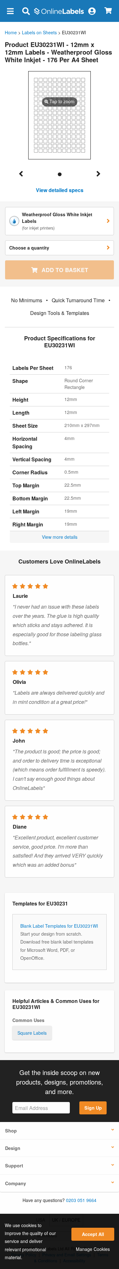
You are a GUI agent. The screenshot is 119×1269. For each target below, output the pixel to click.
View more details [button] (59, 537)
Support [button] (14, 1165)
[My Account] (92, 11)
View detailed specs (59, 190)
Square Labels (32, 1033)
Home (11, 32)
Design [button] (12, 1148)
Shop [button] (11, 1130)
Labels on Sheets (39, 32)
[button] (10, 11)
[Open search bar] (26, 11)
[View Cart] (108, 11)
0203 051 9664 (81, 1200)
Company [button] (15, 1183)
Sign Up (93, 1108)
